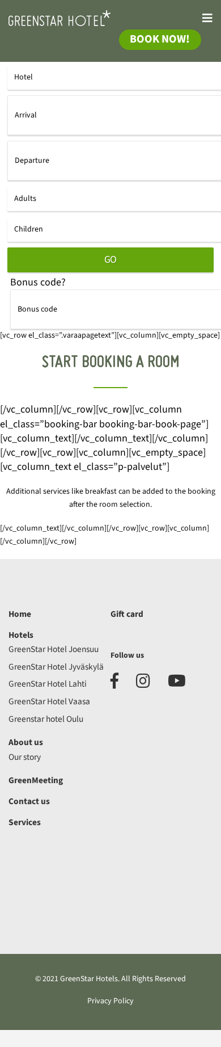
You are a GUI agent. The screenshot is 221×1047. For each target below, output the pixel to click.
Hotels (20, 635)
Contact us (29, 801)
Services (24, 822)
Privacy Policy (110, 1001)
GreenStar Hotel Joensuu (53, 649)
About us (25, 742)
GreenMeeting (35, 780)
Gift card (126, 614)
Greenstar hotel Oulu (45, 719)
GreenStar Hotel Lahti (47, 684)
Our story (24, 757)
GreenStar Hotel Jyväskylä (56, 667)
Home (19, 614)
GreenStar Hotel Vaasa (49, 701)
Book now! (160, 39)
